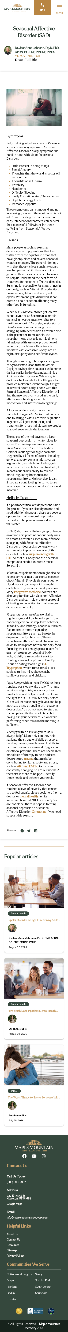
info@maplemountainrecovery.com (27, 1217)
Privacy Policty (15, 1255)
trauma (28, 758)
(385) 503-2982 (16, 1182)
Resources (13, 1245)
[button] (59, 5)
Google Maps (14, 1204)
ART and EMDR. (27, 766)
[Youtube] (34, 1156)
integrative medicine (27, 592)
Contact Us (13, 1239)
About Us (12, 1234)
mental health (29, 796)
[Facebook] (24, 1156)
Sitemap (12, 1250)
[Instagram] (43, 1156)
